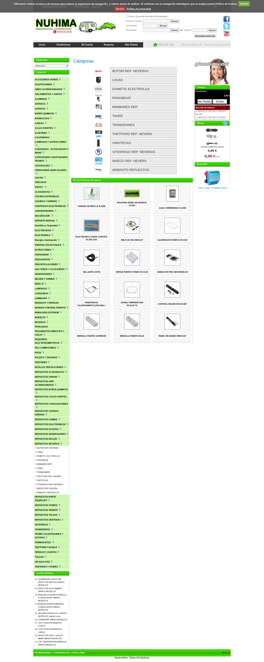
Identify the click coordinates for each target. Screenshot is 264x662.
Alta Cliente (131, 44)
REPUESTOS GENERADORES (50, 434)
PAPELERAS (41, 327)
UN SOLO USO (42, 562)
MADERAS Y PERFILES (47, 303)
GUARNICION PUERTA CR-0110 (172, 240)
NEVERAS (40, 322)
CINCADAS (41, 182)
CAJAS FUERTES (44, 128)
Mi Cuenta (87, 44)
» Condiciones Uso (61, 653)
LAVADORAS (41, 293)
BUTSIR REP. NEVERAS (48, 448)
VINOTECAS (42, 480)
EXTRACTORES (43, 250)
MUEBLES (40, 317)
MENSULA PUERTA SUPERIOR (91, 336)
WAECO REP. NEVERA (47, 488)
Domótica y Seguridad (46, 225)
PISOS (38, 352)
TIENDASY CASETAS (46, 552)
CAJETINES (41, 133)
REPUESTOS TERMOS (46, 510)
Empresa (109, 44)
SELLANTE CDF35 (91, 272)
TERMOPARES (43, 472)
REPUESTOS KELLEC (46, 439)
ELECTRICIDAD (43, 230)
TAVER (40, 468)
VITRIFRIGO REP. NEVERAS (50, 484)
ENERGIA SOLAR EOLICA (48, 245)
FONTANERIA (42, 254)
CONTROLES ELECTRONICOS (50, 206)
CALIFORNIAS (42, 137)
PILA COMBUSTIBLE (45, 348)
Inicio (42, 44)
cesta (205, 101)
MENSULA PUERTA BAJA (132, 336)
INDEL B (39, 284)
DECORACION (42, 216)
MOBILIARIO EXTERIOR (47, 312)
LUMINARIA (41, 298)
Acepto (244, 3)
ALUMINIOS (41, 99)
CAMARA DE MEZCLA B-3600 (91, 206)
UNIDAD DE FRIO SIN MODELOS (172, 272)
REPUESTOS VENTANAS (48, 520)
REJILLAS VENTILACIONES (49, 367)
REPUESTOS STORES (46, 505)
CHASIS (39, 178)
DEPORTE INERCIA (45, 220)
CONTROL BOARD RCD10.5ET (172, 304)
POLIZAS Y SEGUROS (46, 357)
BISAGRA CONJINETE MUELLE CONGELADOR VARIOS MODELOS (52, 598)
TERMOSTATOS (43, 542)
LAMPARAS (41, 288)
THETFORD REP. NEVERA (49, 476)
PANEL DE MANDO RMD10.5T (172, 336)
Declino (120, 9)
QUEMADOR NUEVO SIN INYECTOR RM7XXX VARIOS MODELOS (51, 582)
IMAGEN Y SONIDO (44, 279)
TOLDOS (39, 557)
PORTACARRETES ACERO (212, 147)
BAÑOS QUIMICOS (44, 113)
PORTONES (41, 362)
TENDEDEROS (42, 529)
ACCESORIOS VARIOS (46, 79)
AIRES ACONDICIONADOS (48, 89)
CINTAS (39, 187)
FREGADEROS (42, 259)
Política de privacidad (139, 9)
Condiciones (63, 44)
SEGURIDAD (41, 524)
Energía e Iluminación (46, 240)
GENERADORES (43, 274)
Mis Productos (195, 51)
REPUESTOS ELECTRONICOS (50, 424)
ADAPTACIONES (43, 84)
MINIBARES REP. (44, 464)
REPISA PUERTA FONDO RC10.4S (132, 272)
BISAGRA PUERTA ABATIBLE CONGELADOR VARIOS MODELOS (51, 607)
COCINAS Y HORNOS (46, 201)
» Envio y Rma (78, 653)
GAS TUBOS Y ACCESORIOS (50, 269)
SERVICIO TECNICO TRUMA (211, 117)
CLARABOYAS (42, 192)
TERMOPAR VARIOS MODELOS (52, 620)
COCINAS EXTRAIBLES (47, 196)
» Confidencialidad (42, 653)
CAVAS (40, 452)
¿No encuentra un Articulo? (217, 51)
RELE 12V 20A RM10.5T (132, 240)
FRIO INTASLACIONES (46, 264)
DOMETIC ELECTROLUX (48, 456)
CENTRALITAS (42, 165)
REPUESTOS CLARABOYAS (49, 372)
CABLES (39, 123)
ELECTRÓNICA (42, 235)
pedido (220, 101)
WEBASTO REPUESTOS (48, 492)
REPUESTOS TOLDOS (46, 515)
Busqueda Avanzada (205, 36)
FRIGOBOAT (42, 460)
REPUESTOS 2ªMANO (46, 377)
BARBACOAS (42, 118)
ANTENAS (40, 104)
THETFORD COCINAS (46, 547)
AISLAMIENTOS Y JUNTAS (48, 94)
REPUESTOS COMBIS (46, 419)
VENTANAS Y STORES (46, 566)
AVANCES (40, 108)
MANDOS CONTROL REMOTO (50, 307)
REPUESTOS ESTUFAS (47, 429)
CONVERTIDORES (44, 211)
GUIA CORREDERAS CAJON (172, 208)
